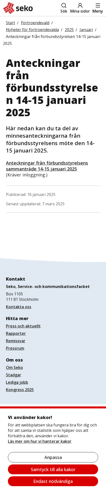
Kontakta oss (18, 306)
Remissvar (15, 341)
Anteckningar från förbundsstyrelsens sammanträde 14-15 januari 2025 (47, 166)
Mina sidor (80, 11)
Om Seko (14, 367)
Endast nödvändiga (53, 481)
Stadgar (13, 375)
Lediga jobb (17, 382)
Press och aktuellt (23, 326)
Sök (63, 11)
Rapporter (16, 333)
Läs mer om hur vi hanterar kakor (39, 441)
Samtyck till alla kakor (53, 469)
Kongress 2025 (20, 389)
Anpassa (53, 457)
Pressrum (15, 348)
